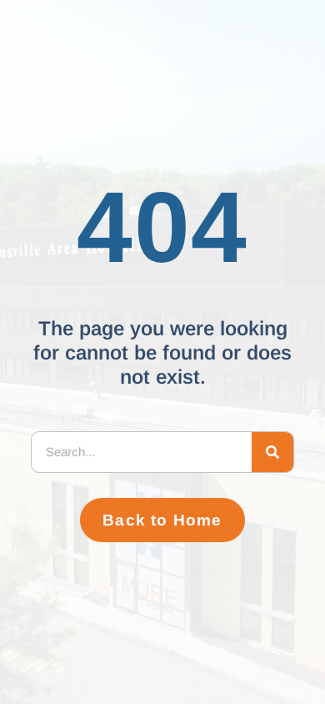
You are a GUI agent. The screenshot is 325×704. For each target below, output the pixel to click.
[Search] (272, 452)
